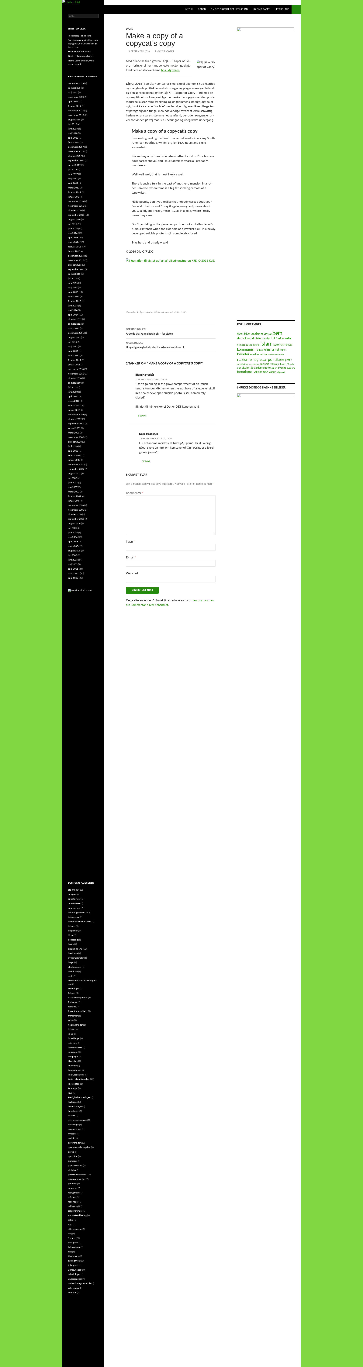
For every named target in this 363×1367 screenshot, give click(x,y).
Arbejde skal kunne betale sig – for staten (149, 331)
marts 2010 (73, 401)
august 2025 (74, 88)
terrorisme (244, 371)
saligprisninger (75, 1211)
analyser (72, 894)
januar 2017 (74, 197)
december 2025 (76, 83)
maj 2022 (73, 92)
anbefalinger (74, 899)
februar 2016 (74, 247)
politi (264, 360)
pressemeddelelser (77, 1174)
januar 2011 (74, 365)
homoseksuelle (244, 345)
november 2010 (76, 374)
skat (239, 368)
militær (263, 355)
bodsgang (73, 940)
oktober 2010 (75, 378)
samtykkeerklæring (77, 1215)
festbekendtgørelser (78, 997)
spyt (70, 1224)
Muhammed (273, 355)
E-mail (131, 557)
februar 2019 (74, 106)
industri (256, 345)
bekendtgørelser (76, 912)
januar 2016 (74, 251)
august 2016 (74, 219)
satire (70, 1220)
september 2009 (76, 424)
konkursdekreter (76, 1075)
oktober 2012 (75, 319)
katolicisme (280, 344)
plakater (72, 1170)
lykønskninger (75, 1106)
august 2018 (74, 120)
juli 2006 (72, 528)
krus (70, 1093)
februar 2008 (74, 455)
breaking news (75, 949)
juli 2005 (72, 555)
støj (70, 1233)
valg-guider (73, 1288)
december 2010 (76, 369)
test (70, 1252)
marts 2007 (73, 492)
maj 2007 (73, 487)
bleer (70, 935)
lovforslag (73, 1102)
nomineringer (74, 1129)
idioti (70, 1034)
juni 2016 (73, 228)
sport (274, 368)
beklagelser (73, 917)
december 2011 (76, 333)
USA (265, 372)
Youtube (72, 1292)
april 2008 (73, 451)
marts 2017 (73, 188)
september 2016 (76, 215)
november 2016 (76, 206)
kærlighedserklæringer (79, 1097)
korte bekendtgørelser (79, 1079)
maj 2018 (73, 133)
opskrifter (73, 1156)
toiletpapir (73, 1265)
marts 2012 (73, 328)
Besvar (142, 416)
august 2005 (74, 551)
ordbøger (72, 1161)
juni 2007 (73, 483)
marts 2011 (73, 355)
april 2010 (73, 396)
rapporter (72, 1188)
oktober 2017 (75, 156)
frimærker (73, 1016)
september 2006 (76, 519)
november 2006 (76, 510)
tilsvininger (73, 1256)
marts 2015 (73, 296)
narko (281, 355)
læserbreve (73, 1111)
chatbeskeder (74, 967)
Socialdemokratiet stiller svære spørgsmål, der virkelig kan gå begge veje (83, 43)
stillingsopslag (75, 1229)
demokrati (244, 338)
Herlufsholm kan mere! (79, 51)
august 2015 (74, 274)
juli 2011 (72, 342)
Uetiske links (282, 9)
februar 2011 (74, 360)
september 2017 (76, 160)
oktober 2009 (75, 419)
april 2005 (73, 569)
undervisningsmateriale (79, 1283)
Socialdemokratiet (261, 368)
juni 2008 (73, 446)
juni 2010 (73, 392)
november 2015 (76, 260)
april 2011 (73, 351)
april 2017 (73, 183)
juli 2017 (72, 169)
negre (257, 360)
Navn (130, 541)
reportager (73, 1202)
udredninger (74, 1274)
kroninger (73, 1088)
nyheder (72, 1134)
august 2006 (74, 523)
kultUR (189, 9)
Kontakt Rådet (261, 9)
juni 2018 (73, 129)
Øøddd (202, 9)
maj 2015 (73, 287)
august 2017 (74, 165)
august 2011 (74, 337)
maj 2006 (73, 537)
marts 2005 (73, 573)
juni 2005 (73, 560)
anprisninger (74, 908)
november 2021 (76, 97)
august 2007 (74, 473)
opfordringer (74, 1143)
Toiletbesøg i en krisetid (79, 36)
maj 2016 (73, 233)
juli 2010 (72, 387)
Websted (132, 573)
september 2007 (76, 469)
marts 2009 (73, 433)
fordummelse (283, 338)
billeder (71, 926)
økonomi (281, 372)
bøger (71, 962)
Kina (290, 345)
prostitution (242, 364)
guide (71, 1020)
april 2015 (73, 292)
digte (129, 29)
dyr (268, 338)
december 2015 (76, 256)
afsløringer (73, 890)
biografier (73, 931)
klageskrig (73, 1061)
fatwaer (71, 993)
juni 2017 (73, 174)
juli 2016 (72, 224)
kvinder (243, 354)
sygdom (291, 368)
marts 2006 (73, 546)
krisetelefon (74, 1084)
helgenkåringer (75, 1025)
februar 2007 (74, 496)
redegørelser (74, 1193)
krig (261, 350)
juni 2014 (73, 306)
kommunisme (247, 349)
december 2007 (76, 464)
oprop (71, 1152)
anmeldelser (74, 903)
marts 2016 (73, 242)
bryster (268, 334)
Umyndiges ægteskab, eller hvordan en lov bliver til (155, 345)
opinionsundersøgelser (79, 1147)
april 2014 (73, 315)
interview (72, 1043)
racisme (264, 364)
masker (71, 1115)
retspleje (274, 364)
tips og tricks (74, 1261)
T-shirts (71, 1238)
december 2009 (76, 414)
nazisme (244, 359)
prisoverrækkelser (76, 1179)
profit (288, 360)
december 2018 (76, 110)
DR (264, 338)
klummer (72, 1066)
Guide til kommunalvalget (81, 56)
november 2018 (76, 115)
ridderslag (73, 1206)
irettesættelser (75, 1047)
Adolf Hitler (244, 334)
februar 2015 (74, 301)
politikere (276, 360)
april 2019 (73, 101)
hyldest (71, 1029)
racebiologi (254, 364)
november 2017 (76, 151)
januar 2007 (74, 501)
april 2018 (73, 138)
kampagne (73, 1056)
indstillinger (74, 1038)
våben (272, 372)
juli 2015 (72, 278)
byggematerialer (76, 958)
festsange (72, 1002)
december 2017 (76, 147)
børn (277, 333)
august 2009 (74, 428)
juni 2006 (73, 532)
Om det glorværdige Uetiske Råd (229, 9)
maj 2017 (73, 179)
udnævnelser (74, 1270)
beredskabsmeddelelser (79, 921)
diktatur (257, 338)
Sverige (282, 368)
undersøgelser (75, 1279)
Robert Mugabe (287, 364)
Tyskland (257, 372)
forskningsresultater (78, 1011)
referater (72, 1197)
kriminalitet (271, 349)
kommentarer (74, 1070)
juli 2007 (72, 478)
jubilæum (73, 1052)
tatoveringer (74, 1247)
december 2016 (76, 201)
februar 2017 (74, 192)
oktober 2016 (75, 210)
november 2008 (76, 437)
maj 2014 (73, 310)
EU (273, 338)
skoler (246, 367)
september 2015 (76, 269)
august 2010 (74, 383)
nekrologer (73, 1125)
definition (73, 971)
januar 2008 (74, 460)
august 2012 (74, 324)
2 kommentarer (164, 51)
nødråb (71, 1138)
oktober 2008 (75, 442)
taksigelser (73, 1242)
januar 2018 (74, 142)
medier (254, 354)
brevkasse (73, 953)
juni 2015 (73, 283)
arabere (257, 333)
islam (266, 344)
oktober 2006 (75, 514)
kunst (283, 350)
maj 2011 (73, 346)
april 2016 (73, 237)
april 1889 (73, 578)
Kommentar (134, 493)
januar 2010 (74, 410)
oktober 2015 (75, 265)
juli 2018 (72, 124)
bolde (71, 944)
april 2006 (73, 541)
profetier (72, 1183)
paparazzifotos (75, 1165)
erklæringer (73, 988)
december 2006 (76, 505)
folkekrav (72, 1007)
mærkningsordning (77, 1120)
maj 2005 (73, 564)
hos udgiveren (170, 70)
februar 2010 (74, 405)
